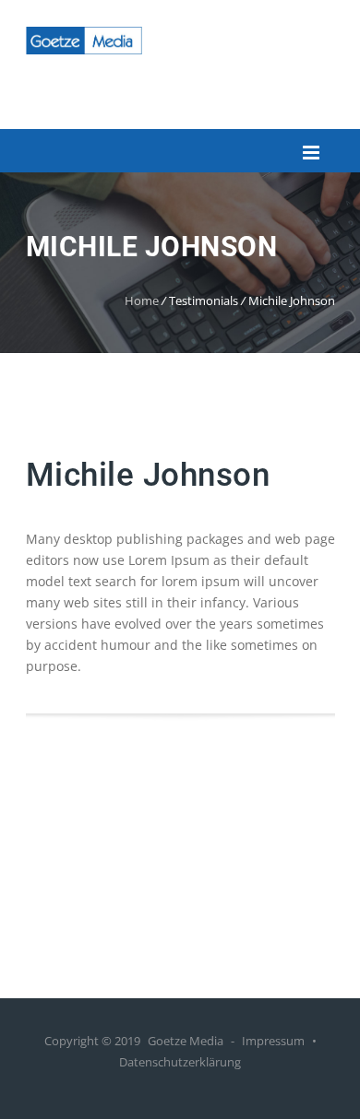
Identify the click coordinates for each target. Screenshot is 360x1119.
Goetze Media (185, 1040)
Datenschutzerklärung (180, 1062)
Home (142, 300)
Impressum (273, 1040)
